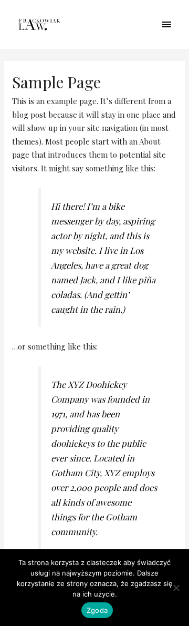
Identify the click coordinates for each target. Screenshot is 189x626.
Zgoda (97, 610)
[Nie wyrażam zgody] (176, 587)
